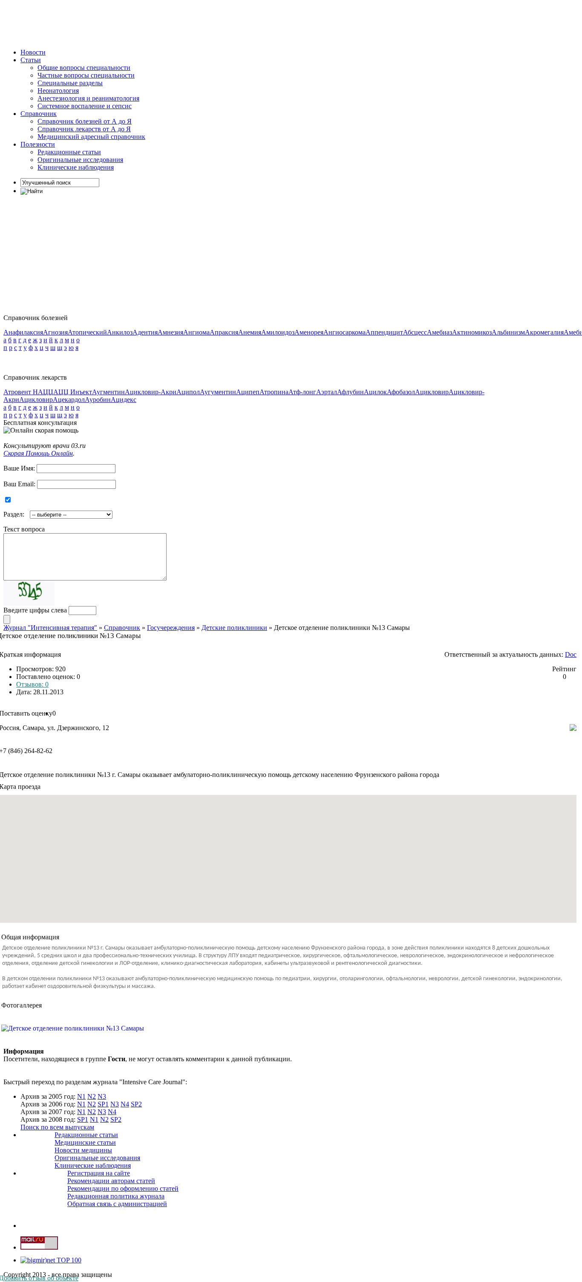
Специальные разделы (70, 83)
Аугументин (218, 392)
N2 (91, 1096)
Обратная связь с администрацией (117, 1203)
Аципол (188, 392)
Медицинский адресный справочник (91, 136)
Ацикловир (432, 392)
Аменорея (308, 332)
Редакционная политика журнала (115, 1196)
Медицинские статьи (85, 1142)
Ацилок (375, 392)
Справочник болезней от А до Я (84, 121)
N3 (102, 1096)
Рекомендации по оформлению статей (123, 1188)
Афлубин (350, 392)
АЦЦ (45, 392)
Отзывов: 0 (32, 684)
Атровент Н (20, 392)
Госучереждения (171, 627)
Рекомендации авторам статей (111, 1180)
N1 (81, 1096)
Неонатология (58, 90)
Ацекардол (69, 399)
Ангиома (196, 332)
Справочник (38, 113)
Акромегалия (544, 332)
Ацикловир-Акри (150, 392)
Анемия (249, 332)
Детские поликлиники (234, 627)
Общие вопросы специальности (83, 67)
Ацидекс (123, 399)
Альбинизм (508, 332)
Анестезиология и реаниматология (88, 98)
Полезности (37, 144)
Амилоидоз (277, 332)
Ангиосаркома (344, 332)
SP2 (136, 1104)
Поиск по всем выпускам (57, 1127)
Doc (570, 654)
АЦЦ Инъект (72, 392)
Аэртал (326, 392)
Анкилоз (120, 332)
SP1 (103, 1104)
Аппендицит (384, 332)
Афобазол (401, 392)
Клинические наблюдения (75, 167)
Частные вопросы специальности (86, 75)
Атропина (273, 392)
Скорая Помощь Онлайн (38, 453)
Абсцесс (415, 332)
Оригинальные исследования (80, 159)
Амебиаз (439, 332)
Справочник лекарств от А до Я (84, 129)
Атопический (87, 332)
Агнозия (55, 332)
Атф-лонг (302, 392)
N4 (125, 1104)
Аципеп (247, 392)
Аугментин (108, 392)
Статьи (30, 60)
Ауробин (98, 399)
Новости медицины (83, 1150)
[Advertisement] (158, 22)
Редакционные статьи (69, 152)
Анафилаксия (23, 332)
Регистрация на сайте (98, 1173)
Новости (33, 52)
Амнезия (170, 332)
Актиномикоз (472, 332)
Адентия (145, 332)
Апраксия (224, 332)
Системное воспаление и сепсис (84, 106)
